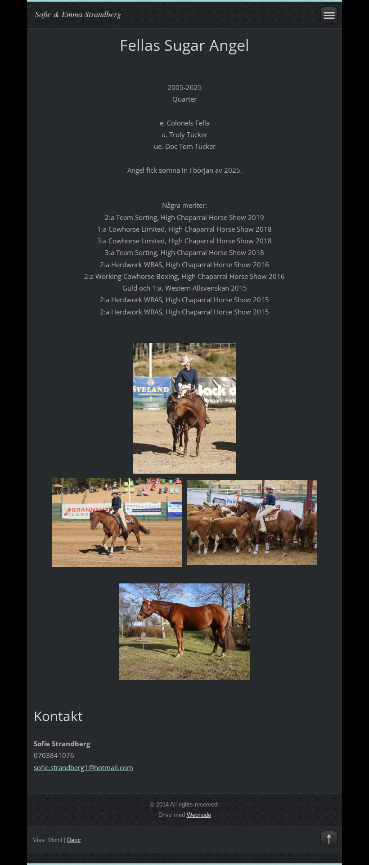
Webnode (199, 814)
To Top (329, 839)
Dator (74, 840)
